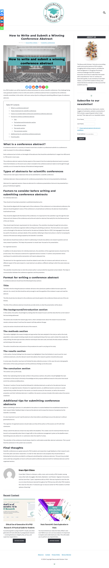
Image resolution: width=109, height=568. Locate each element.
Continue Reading (19, 540)
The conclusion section (20, 131)
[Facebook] (30, 87)
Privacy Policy (56, 554)
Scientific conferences (48, 42)
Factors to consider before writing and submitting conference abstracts (31, 113)
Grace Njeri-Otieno (31, 42)
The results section (19, 128)
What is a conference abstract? (20, 108)
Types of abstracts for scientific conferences (23, 111)
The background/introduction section (25, 122)
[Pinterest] (43, 87)
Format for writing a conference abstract (22, 116)
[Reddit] (33, 87)
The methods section (20, 125)
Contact (47, 554)
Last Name (80, 123)
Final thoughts (15, 137)
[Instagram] (40, 87)
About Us (41, 554)
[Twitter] (26, 87)
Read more (91, 88)
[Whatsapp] (46, 87)
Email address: (81, 134)
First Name (80, 119)
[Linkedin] (36, 87)
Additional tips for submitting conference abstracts (26, 134)
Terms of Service (66, 554)
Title (15, 119)
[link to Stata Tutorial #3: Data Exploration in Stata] (54, 510)
